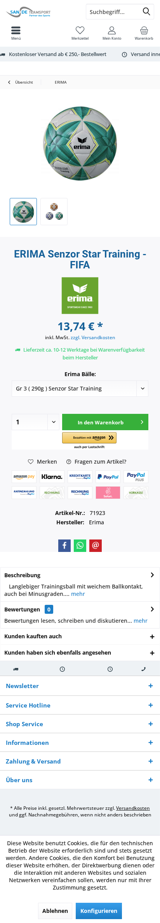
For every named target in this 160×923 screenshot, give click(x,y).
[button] (89, 441)
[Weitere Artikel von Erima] (80, 295)
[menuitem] (144, 33)
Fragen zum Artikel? (99, 461)
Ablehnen (55, 910)
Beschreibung (22, 575)
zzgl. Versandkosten (93, 337)
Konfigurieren (98, 910)
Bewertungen (22, 609)
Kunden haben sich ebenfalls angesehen (57, 652)
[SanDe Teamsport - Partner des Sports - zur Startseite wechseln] (40, 11)
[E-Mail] (95, 545)
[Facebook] (64, 545)
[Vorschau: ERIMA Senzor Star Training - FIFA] (23, 211)
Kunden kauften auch (33, 636)
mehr (77, 593)
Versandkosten (133, 808)
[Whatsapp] (80, 545)
